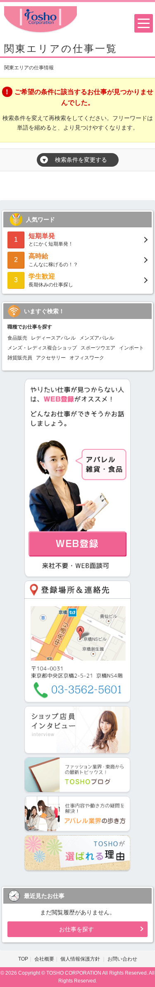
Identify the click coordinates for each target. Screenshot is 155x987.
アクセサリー (51, 358)
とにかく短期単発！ (51, 239)
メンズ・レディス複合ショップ (42, 348)
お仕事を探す (76, 929)
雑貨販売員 (19, 358)
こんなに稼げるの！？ (53, 260)
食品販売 (17, 338)
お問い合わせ (122, 959)
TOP (23, 959)
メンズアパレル (96, 338)
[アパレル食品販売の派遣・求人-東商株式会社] (40, 19)
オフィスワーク (86, 358)
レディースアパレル (53, 338)
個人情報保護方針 (80, 959)
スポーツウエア (98, 348)
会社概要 (44, 959)
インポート (131, 348)
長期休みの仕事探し (51, 280)
